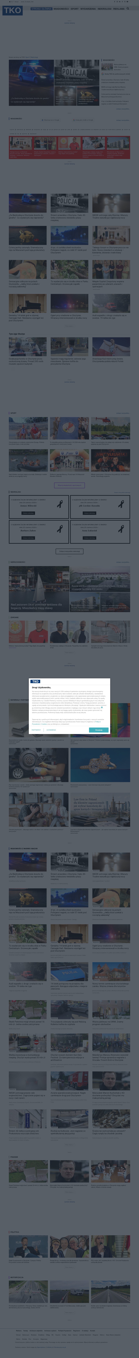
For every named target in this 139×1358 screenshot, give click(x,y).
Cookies (44, 724)
